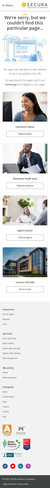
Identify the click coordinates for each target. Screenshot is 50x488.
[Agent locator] (25, 210)
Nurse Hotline (8, 343)
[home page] (34, 5)
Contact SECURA (25, 282)
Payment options (25, 185)
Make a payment (10, 377)
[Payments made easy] (25, 158)
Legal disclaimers (10, 484)
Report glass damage (11, 348)
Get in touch (25, 289)
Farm (5, 324)
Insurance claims (25, 126)
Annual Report (8, 396)
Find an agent (25, 237)
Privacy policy (22, 484)
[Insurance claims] (25, 107)
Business (6, 319)
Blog (4, 401)
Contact (6, 411)
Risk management (10, 358)
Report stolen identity (11, 353)
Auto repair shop (9, 338)
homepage (11, 84)
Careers (6, 406)
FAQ (4, 416)
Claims (5, 372)
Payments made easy (25, 178)
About (5, 392)
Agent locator (25, 230)
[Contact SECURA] (25, 262)
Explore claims (25, 133)
